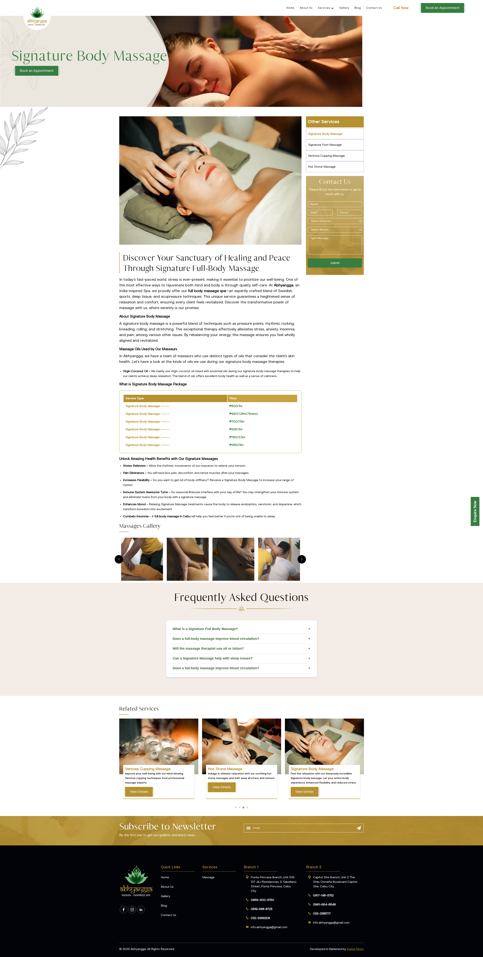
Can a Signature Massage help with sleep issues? (241, 658)
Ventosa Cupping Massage (326, 155)
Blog (358, 8)
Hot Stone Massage (322, 166)
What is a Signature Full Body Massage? (241, 629)
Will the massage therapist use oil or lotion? (241, 648)
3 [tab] (243, 807)
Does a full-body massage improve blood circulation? (241, 639)
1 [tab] (236, 807)
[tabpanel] (241, 61)
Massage (208, 877)
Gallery (344, 8)
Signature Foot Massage (325, 144)
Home (291, 8)
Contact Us (374, 8)
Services (324, 8)
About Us (306, 8)
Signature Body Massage (325, 133)
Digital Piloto (355, 949)
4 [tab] (247, 807)
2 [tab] (240, 807)
